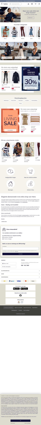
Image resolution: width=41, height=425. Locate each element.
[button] (2, 4)
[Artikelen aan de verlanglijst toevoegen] (9, 73)
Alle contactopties (7, 266)
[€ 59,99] (17, 149)
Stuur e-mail (5, 264)
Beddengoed (6, 100)
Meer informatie (29, 401)
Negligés (2, 218)
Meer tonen (16, 251)
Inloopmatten (13, 100)
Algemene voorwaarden (18, 307)
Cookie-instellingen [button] (26, 310)
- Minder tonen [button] (4, 221)
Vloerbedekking (34, 100)
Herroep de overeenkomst (8, 307)
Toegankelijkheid (34, 307)
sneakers (36, 200)
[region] (20, 409)
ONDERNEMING (4, 277)
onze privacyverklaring (8, 416)
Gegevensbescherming (27, 307)
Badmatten (21, 100)
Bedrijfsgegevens (14, 310)
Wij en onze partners (4, 397)
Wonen (20, 103)
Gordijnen (27, 100)
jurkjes (33, 200)
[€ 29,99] (6, 149)
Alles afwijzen (13, 423)
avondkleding (17, 202)
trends (20, 215)
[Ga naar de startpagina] (6, 4)
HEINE (2, 273)
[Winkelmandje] (39, 4)
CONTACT (3, 260)
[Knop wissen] (20, 3)
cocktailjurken (24, 202)
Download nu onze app (21, 286)
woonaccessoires (25, 215)
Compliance (20, 310)
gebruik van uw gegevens (29, 397)
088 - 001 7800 (25, 265)
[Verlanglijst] (35, 4)
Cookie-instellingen (27, 423)
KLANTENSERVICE (5, 270)
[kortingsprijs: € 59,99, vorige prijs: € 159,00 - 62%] (25, 119)
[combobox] (17, 4)
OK (20, 420)
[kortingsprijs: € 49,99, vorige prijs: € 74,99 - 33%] (6, 77)
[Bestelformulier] (32, 4)
